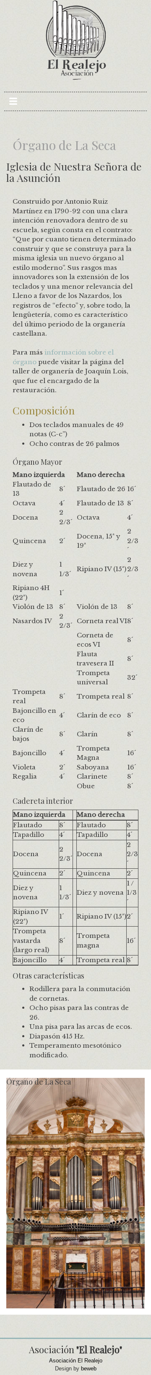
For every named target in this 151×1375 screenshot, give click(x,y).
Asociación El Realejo (75, 1360)
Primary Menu (13, 101)
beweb (88, 1368)
